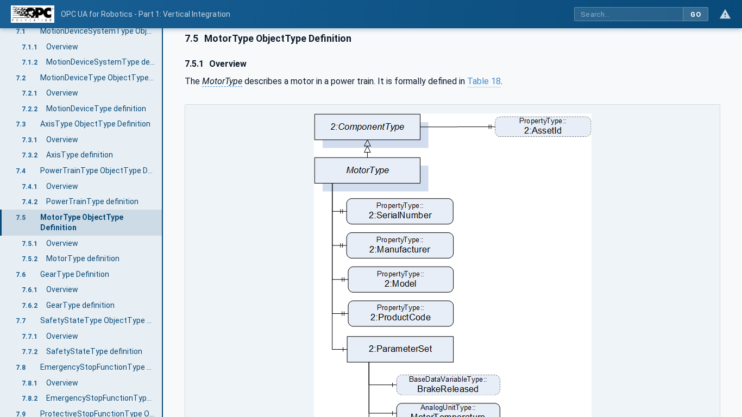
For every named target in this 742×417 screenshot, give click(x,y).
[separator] (163, 222)
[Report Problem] (725, 14)
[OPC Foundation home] (32, 14)
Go (695, 14)
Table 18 (484, 81)
